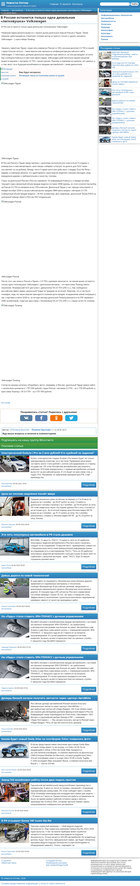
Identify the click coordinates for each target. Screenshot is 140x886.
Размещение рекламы (56, 863)
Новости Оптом (17, 3)
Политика (106, 24)
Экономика (107, 36)
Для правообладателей (57, 865)
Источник (5, 403)
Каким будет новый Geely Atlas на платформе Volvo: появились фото (46, 739)
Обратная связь (8, 863)
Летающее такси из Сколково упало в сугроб (41, 75)
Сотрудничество (54, 861)
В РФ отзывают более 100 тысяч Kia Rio (26, 820)
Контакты (77, 4)
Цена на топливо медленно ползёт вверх (28, 493)
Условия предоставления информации (19, 883)
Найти (134, 4)
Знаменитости (108, 21)
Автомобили (6, 486)
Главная (54, 4)
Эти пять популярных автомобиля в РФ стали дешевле (37, 534)
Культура (105, 33)
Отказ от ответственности (52, 883)
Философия (107, 30)
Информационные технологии (116, 15)
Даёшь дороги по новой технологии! (25, 575)
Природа (105, 27)
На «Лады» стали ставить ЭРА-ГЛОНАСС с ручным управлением (42, 616)
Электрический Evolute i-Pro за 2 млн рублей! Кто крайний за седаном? (47, 453)
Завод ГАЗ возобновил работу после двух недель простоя (38, 779)
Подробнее (89, 484)
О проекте (65, 4)
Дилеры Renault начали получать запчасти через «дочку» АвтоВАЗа (46, 698)
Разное (104, 39)
